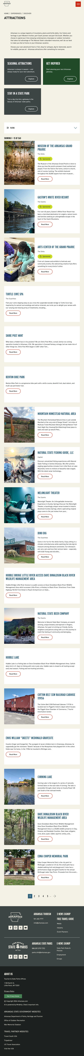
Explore (31, 79)
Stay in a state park (18, 93)
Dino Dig (42, 533)
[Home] (7, 4)
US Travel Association (12, 1044)
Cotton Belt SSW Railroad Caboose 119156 (56, 696)
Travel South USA (10, 1036)
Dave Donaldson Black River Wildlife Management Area (53, 815)
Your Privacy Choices (13, 996)
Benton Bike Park (15, 377)
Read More (46, 180)
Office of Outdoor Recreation (14, 1020)
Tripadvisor (8, 1040)
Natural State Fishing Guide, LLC (56, 452)
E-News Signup (63, 914)
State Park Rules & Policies (63, 949)
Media (59, 923)
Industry (60, 928)
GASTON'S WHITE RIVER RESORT (53, 197)
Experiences (16, 13)
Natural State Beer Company (53, 613)
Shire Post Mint (14, 335)
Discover (27, 13)
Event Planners (62, 932)
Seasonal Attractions (19, 63)
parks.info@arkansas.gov (41, 952)
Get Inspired (53, 63)
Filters (12, 128)
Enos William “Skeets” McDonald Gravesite (29, 738)
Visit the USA (9, 1048)
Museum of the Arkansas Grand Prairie (55, 147)
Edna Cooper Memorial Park (53, 856)
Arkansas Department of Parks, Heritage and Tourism (23, 1016)
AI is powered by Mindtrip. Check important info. (21, 1004)
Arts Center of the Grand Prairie (56, 247)
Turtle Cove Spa (14, 294)
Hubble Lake (12, 657)
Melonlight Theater (49, 493)
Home (6, 13)
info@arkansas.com (41, 923)
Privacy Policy (9, 991)
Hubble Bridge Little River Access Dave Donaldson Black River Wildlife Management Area (40, 576)
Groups (59, 959)
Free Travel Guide (65, 919)
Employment (61, 955)
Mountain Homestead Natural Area (57, 413)
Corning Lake (45, 777)
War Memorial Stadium (12, 1024)
